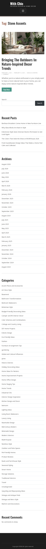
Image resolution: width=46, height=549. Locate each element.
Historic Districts (7, 363)
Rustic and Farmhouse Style (11, 461)
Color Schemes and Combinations (13, 320)
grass (3, 359)
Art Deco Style (7, 290)
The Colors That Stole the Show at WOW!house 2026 (20, 139)
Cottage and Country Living (11, 324)
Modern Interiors (8, 435)
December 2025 (7, 199)
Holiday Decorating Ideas (11, 367)
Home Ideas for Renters (10, 371)
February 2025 (7, 241)
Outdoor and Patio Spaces (11, 448)
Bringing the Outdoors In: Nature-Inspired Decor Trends (19, 64)
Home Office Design (9, 380)
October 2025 (7, 207)
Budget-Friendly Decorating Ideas (13, 312)
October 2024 (7, 258)
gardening (5, 350)
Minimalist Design (8, 431)
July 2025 (5, 220)
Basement (5, 294)
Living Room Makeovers (10, 414)
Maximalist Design (8, 423)
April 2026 (5, 181)
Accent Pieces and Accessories (12, 286)
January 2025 (6, 246)
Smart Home (6, 470)
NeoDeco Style (7, 444)
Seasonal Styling (7, 465)
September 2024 (8, 263)
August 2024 (6, 267)
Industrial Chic (7, 393)
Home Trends (6, 388)
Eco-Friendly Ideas (8, 337)
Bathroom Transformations (11, 299)
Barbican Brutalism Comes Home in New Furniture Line (21, 123)
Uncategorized (7, 487)
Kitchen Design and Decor (11, 401)
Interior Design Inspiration (11, 397)
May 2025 (5, 228)
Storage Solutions (8, 474)
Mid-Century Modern (9, 427)
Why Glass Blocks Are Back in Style (14, 128)
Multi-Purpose (6, 440)
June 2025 (5, 224)
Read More (6, 89)
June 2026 (5, 173)
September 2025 (8, 211)
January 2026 (6, 194)
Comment (6, 74)
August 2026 (6, 164)
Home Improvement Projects (12, 376)
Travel (4, 482)
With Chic (16, 3)
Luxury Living (6, 418)
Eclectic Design (7, 333)
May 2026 (5, 177)
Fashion (4, 341)
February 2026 (7, 190)
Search (4, 100)
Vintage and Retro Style (10, 500)
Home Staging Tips (8, 384)
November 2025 (7, 203)
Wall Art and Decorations (10, 504)
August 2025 (6, 216)
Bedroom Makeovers (9, 303)
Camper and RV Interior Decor (12, 316)
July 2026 (5, 169)
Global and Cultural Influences (12, 354)
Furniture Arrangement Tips (12, 346)
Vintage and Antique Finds (11, 495)
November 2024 (7, 254)
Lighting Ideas (7, 410)
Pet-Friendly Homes (9, 452)
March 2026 (6, 186)
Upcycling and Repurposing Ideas (13, 491)
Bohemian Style (7, 307)
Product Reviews (7, 457)
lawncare (5, 405)
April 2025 (5, 233)
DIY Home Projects (8, 329)
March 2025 (6, 237)
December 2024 (7, 250)
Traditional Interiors (9, 478)
